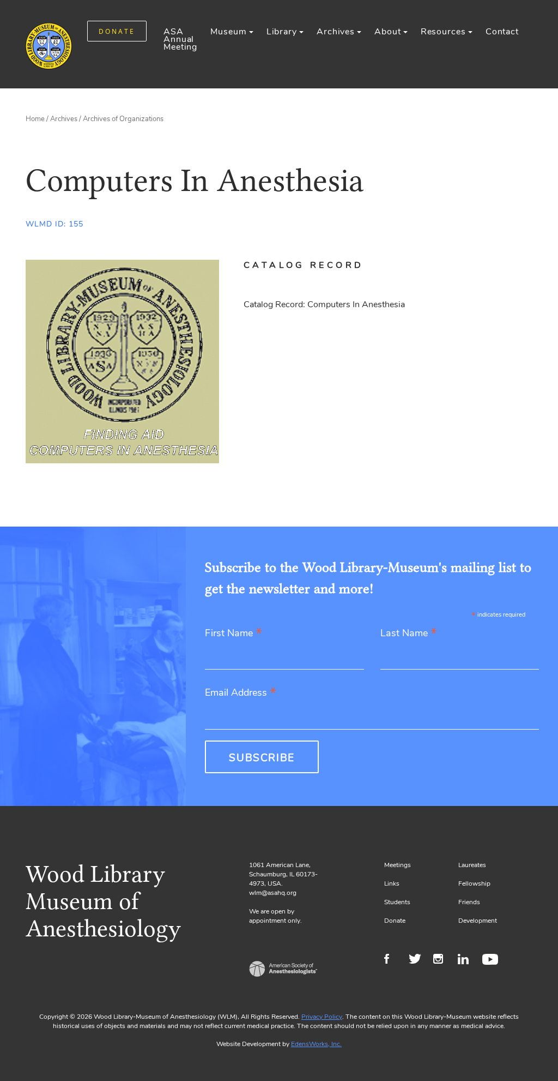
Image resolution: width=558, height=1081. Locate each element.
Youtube (491, 960)
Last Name (408, 633)
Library (281, 32)
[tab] (317, 265)
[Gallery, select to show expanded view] (122, 361)
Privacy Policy (321, 1016)
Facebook (393, 960)
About (387, 32)
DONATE (117, 31)
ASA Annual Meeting (180, 39)
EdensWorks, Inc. (316, 1044)
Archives (336, 32)
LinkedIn (467, 960)
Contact (502, 32)
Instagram (442, 960)
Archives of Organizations (123, 119)
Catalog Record (303, 265)
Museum (228, 32)
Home (35, 119)
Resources (443, 32)
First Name (233, 633)
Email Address (240, 693)
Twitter (418, 960)
